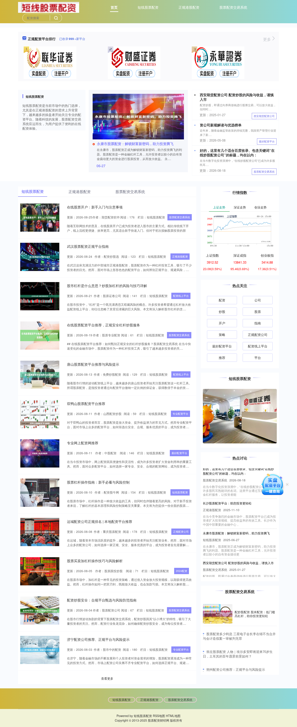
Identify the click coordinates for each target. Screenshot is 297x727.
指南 (257, 323)
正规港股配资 (189, 7)
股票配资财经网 (158, 720)
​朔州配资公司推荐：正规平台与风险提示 (235, 669)
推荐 (222, 357)
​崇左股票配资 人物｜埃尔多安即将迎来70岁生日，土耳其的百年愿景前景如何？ (238, 653)
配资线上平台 (181, 295)
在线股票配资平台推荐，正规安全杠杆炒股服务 (103, 324)
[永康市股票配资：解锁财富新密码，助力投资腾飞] (138, 116)
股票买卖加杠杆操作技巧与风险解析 (95, 560)
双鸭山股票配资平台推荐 (86, 403)
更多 (267, 39)
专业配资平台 (180, 413)
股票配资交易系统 (233, 7)
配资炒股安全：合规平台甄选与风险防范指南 (102, 600)
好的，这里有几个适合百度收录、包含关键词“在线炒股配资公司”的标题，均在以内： (237, 152)
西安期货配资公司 (264, 116)
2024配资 (181, 571)
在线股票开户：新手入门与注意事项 (95, 207)
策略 (222, 334)
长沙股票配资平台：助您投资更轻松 (227, 495)
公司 (257, 300)
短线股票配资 (148, 7)
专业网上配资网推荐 (82, 442)
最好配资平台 (267, 141)
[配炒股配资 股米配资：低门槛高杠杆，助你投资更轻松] (217, 614)
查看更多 (107, 678)
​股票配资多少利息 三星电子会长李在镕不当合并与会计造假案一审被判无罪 (239, 636)
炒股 (222, 311)
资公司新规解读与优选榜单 (221, 124)
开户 (222, 323)
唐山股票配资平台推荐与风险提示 (93, 364)
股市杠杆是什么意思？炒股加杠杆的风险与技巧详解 (107, 285)
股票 (257, 311)
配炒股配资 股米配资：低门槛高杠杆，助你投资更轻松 (255, 614)
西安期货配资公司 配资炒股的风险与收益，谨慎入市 (237, 97)
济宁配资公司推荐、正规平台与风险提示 (98, 639)
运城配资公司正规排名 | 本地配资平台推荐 (99, 521)
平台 (257, 357)
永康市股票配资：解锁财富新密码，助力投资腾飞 (135, 143)
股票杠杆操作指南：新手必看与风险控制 (98, 482)
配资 (222, 300)
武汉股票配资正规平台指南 (88, 246)
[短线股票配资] (48, 7)
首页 (114, 7)
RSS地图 (159, 716)
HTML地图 (173, 716)
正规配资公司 (181, 531)
